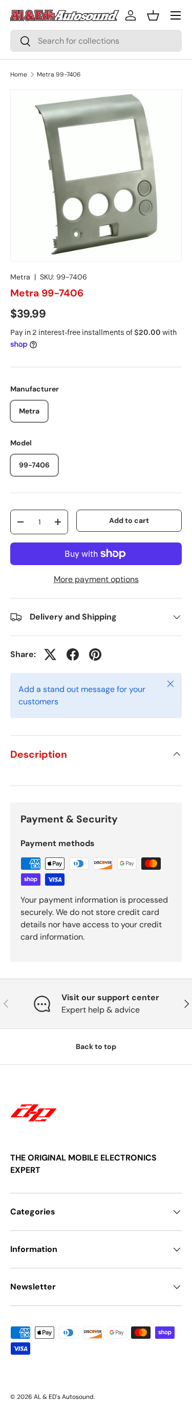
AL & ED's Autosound (64, 1397)
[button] (153, 15)
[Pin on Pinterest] (95, 654)
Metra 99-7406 (59, 74)
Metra (20, 277)
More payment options (96, 579)
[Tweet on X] (50, 654)
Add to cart (129, 520)
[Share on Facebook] (72, 654)
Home (18, 74)
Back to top (96, 1046)
